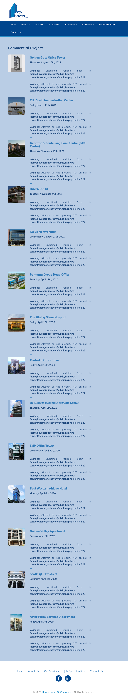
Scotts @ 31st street (43, 574)
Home (13, 24)
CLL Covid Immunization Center (51, 100)
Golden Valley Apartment (47, 531)
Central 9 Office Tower (45, 360)
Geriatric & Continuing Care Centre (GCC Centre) (58, 144)
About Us (25, 24)
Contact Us (16, 32)
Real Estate (87, 24)
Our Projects (70, 24)
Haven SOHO (39, 189)
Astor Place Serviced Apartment (52, 617)
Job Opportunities (107, 24)
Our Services (53, 24)
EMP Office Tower (42, 445)
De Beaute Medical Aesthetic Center (54, 403)
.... (31, 94)
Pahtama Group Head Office (49, 274)
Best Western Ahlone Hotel (48, 488)
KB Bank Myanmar (43, 232)
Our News (38, 24)
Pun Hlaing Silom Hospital (48, 317)
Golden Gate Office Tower (47, 57)
